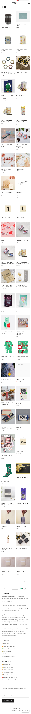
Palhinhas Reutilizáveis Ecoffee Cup (23, 194)
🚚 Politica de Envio (6, 664)
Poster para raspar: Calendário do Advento (7, 97)
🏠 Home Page (5, 643)
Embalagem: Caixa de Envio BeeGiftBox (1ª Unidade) (7, 287)
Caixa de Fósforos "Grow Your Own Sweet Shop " (22, 146)
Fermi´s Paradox (6, 27)
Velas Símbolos (21, 451)
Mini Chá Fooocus (21, 548)
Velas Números (6, 217)
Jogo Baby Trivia (21, 310)
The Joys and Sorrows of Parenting (20, 333)
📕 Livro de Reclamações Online (9, 677)
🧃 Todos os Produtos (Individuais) (10, 648)
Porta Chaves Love (22, 503)
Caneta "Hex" (20, 379)
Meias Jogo (19, 403)
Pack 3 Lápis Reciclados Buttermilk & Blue (7, 427)
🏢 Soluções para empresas (8, 656)
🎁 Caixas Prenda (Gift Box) (8, 646)
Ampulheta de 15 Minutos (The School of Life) (22, 287)
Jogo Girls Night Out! (8, 310)
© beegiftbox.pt (15, 708)
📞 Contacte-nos (6, 654)
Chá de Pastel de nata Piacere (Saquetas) (21, 122)
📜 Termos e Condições (7, 672)
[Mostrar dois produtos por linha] (5, 7)
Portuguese (20, 0)
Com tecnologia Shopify (15, 710)
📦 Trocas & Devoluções (7, 669)
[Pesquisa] (26, 2)
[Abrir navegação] (2, 2)
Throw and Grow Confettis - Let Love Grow (7, 457)
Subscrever (8, 700)
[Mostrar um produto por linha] (2, 7)
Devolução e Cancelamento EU (9, 680)
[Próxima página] (24, 581)
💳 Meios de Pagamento (7, 667)
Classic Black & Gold (22, 72)
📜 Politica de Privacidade (8, 674)
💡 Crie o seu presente (7, 651)
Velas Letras (20, 217)
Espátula (4, 526)
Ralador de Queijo (22, 526)
